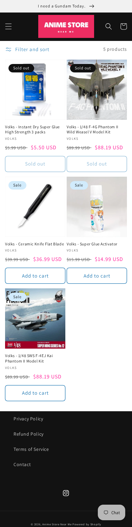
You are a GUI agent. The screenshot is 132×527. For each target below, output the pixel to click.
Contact (22, 464)
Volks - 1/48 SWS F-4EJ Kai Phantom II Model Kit (29, 358)
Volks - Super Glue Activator (92, 243)
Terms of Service (31, 449)
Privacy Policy (28, 419)
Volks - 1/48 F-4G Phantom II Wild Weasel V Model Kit (92, 129)
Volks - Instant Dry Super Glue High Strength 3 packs (32, 129)
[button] (8, 26)
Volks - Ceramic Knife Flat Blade (34, 243)
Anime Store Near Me (56, 524)
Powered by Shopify (86, 524)
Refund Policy (29, 434)
